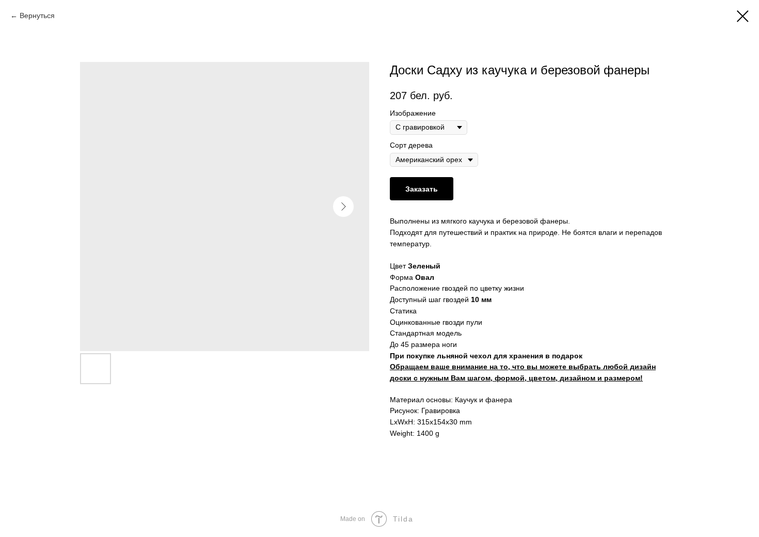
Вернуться (37, 15)
